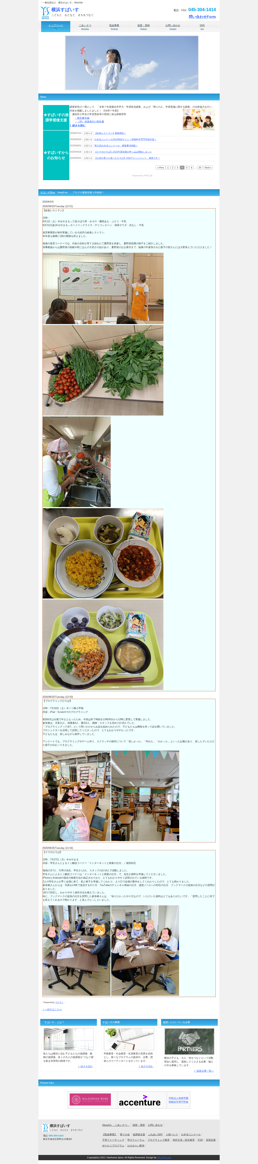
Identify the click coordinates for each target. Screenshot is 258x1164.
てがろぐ (59, 1002)
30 (200, 167)
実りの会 (125, 1134)
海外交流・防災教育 (184, 1140)
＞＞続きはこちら (52, 1009)
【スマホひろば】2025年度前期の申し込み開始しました (123, 152)
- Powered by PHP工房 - (142, 175)
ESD (200, 1140)
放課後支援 (139, 1134)
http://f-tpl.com (164, 1157)
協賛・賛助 (139, 1125)
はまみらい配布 (135, 1145)
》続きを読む (78, 125)
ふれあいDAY (155, 1134)
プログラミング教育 (159, 1140)
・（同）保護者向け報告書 (89, 121)
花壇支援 (211, 1140)
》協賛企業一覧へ (204, 1070)
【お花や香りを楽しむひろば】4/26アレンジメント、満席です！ (127, 158)
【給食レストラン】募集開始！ (110, 133)
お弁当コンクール (191, 1134)
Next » (208, 167)
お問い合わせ (155, 1125)
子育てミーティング (113, 1140)
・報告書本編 (82, 118)
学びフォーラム (135, 1140)
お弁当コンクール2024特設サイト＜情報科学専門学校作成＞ (125, 139)
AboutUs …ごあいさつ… (116, 1125)
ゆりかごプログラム (113, 1145)
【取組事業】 (109, 1134)
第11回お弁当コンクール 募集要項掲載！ (116, 145)
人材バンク (172, 1134)
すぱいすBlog (47, 192)
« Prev (160, 167)
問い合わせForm (202, 17)
